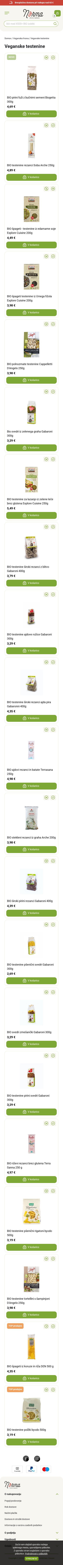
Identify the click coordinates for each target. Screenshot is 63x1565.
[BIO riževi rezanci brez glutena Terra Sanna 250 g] (31, 1123)
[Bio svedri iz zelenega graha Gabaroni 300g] (31, 392)
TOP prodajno (15, 1326)
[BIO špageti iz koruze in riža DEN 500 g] (31, 1326)
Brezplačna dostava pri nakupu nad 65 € (34, 2)
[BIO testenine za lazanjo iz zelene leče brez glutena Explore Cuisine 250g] (31, 459)
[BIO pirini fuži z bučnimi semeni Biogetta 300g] (31, 57)
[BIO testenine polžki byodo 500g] (31, 1390)
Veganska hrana (21, 38)
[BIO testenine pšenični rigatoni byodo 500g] (31, 1191)
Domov (8, 38)
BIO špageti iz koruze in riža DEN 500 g (30, 1366)
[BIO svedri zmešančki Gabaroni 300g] (31, 992)
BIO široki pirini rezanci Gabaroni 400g (30, 901)
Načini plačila (11, 1513)
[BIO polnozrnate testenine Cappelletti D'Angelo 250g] (31, 324)
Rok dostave (10, 1507)
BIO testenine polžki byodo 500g (26, 1429)
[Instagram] (37, 1458)
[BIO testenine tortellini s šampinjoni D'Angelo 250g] (31, 1259)
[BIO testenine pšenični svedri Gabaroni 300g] (31, 925)
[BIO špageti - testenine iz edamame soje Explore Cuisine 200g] (31, 189)
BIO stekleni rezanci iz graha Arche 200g (31, 837)
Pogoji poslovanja (13, 1501)
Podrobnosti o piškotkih (36, 1553)
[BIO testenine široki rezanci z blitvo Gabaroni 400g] (31, 527)
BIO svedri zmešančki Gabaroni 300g (29, 1032)
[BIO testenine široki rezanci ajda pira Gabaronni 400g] (31, 662)
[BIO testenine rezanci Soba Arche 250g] (31, 125)
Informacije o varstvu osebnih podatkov (23, 1525)
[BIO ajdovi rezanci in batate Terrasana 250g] (31, 730)
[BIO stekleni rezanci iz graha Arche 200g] (31, 797)
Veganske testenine (40, 38)
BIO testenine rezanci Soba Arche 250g (30, 165)
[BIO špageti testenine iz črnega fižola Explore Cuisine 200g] (31, 256)
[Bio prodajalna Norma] (33, 13)
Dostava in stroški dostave (17, 1519)
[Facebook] (26, 1458)
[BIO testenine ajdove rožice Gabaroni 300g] (31, 594)
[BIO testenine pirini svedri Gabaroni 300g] (31, 1056)
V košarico (33, 113)
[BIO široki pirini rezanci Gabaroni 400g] (31, 861)
